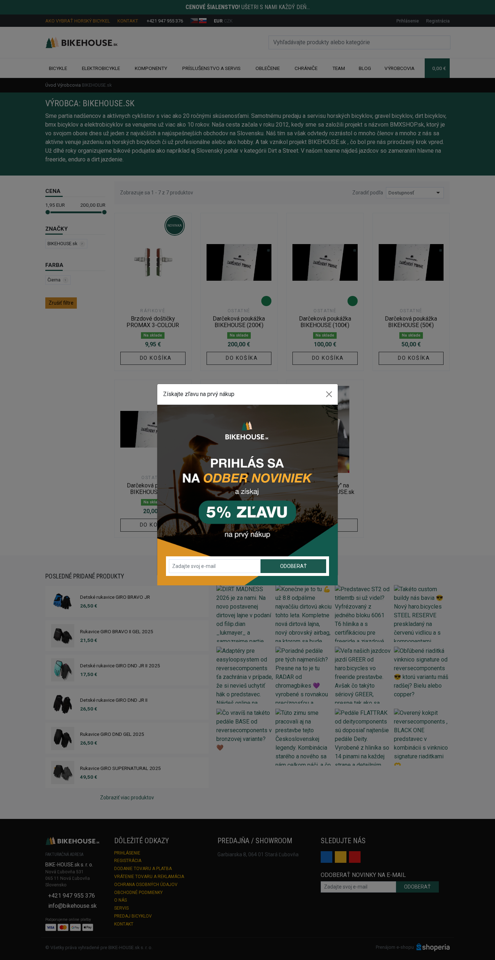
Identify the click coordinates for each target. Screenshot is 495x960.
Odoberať (293, 566)
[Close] (329, 394)
